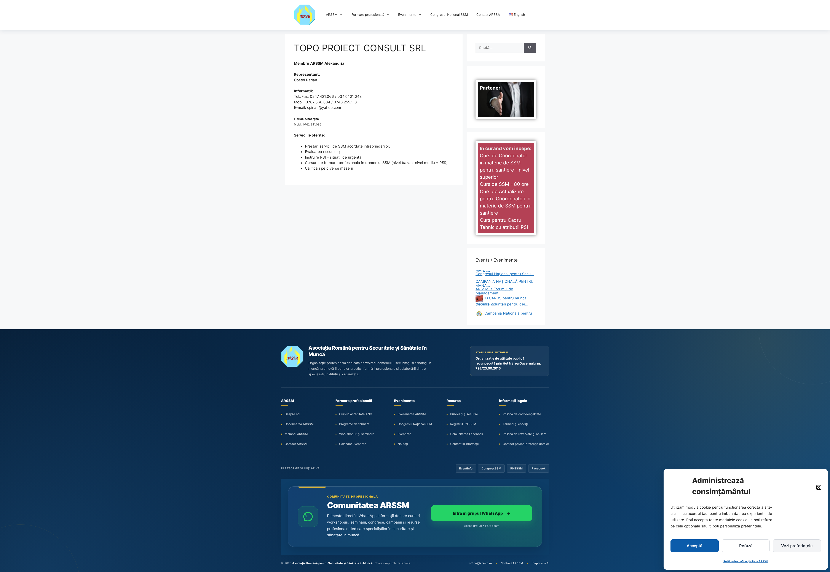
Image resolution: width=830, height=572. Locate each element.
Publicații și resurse (464, 414)
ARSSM (331, 15)
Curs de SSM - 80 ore (504, 184)
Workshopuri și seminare (356, 434)
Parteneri (491, 88)
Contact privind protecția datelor (526, 444)
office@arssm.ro (480, 563)
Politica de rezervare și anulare (524, 434)
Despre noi (292, 414)
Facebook (539, 468)
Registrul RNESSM (463, 424)
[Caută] (530, 48)
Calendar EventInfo (352, 444)
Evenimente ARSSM (412, 414)
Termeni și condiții (515, 424)
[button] (819, 487)
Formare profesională (367, 15)
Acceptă (694, 545)
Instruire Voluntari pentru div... (502, 312)
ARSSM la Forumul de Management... (494, 276)
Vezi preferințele (797, 545)
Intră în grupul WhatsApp (482, 513)
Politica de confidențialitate (522, 414)
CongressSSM (491, 468)
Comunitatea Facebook (466, 434)
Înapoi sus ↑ (540, 563)
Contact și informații (464, 444)
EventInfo (404, 434)
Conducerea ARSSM (299, 424)
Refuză (745, 545)
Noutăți (403, 444)
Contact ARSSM (488, 15)
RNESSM (516, 468)
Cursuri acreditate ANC (355, 414)
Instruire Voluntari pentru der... (502, 289)
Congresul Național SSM (449, 15)
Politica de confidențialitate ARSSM (745, 561)
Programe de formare (354, 424)
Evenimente (407, 15)
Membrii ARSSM (296, 434)
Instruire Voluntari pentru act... (502, 304)
